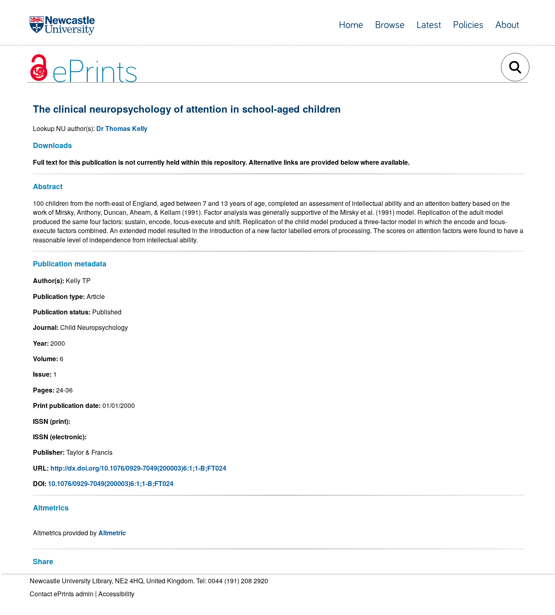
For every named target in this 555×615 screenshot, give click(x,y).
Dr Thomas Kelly (121, 128)
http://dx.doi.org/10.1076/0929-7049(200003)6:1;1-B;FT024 (138, 468)
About (507, 25)
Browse (390, 25)
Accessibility (116, 593)
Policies (468, 25)
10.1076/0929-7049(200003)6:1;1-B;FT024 (110, 483)
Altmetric (112, 532)
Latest (428, 25)
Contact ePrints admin (61, 593)
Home (351, 25)
